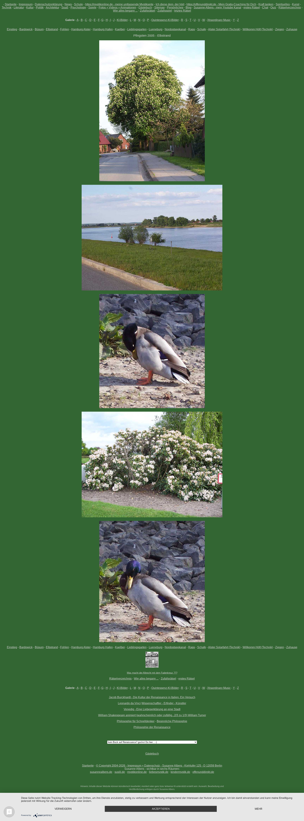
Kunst (295, 4)
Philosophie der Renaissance (152, 727)
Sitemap (159, 7)
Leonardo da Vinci (129, 703)
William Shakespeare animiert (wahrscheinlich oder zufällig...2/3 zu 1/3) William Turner (152, 715)
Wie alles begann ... (125, 10)
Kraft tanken (265, 4)
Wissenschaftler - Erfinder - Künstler (163, 703)
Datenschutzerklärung (48, 4)
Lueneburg (155, 29)
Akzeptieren (161, 808)
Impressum (26, 4)
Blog (188, 7)
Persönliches (175, 7)
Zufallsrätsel (147, 10)
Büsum (39, 29)
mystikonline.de (137, 771)
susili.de (120, 771)
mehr (258, 808)
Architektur (52, 7)
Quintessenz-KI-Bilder (165, 19)
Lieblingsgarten (137, 29)
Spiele (92, 7)
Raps (191, 29)
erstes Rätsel (251, 7)
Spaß (64, 7)
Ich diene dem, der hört (170, 4)
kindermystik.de (180, 771)
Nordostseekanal (175, 29)
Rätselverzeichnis (289, 7)
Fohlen (64, 29)
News (68, 4)
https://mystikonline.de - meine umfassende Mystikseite (119, 4)
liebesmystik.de (158, 771)
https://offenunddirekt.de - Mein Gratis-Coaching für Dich (221, 4)
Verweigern (63, 808)
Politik (40, 7)
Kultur (30, 7)
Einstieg (12, 29)
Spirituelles (283, 4)
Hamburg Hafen (103, 29)
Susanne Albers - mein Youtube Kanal (217, 7)
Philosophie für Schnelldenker (135, 721)
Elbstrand (52, 29)
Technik (6, 7)
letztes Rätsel (182, 10)
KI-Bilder (122, 19)
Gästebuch (145, 7)
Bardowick (26, 29)
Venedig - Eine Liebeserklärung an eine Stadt (152, 709)
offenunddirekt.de (203, 771)
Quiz (273, 7)
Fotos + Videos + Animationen (117, 7)
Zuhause (291, 29)
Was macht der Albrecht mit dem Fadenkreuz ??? (152, 672)
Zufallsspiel (164, 10)
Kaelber (120, 29)
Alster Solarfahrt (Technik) (224, 29)
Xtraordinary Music (219, 19)
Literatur (19, 7)
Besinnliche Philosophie (172, 721)
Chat (265, 7)
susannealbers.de (101, 771)
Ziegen (279, 29)
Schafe (201, 29)
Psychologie (78, 7)
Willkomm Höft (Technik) (258, 29)
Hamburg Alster (81, 29)
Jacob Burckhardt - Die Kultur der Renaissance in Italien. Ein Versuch (152, 697)
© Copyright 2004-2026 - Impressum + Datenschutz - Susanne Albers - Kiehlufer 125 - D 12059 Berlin (159, 765)
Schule (78, 4)
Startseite (11, 4)
